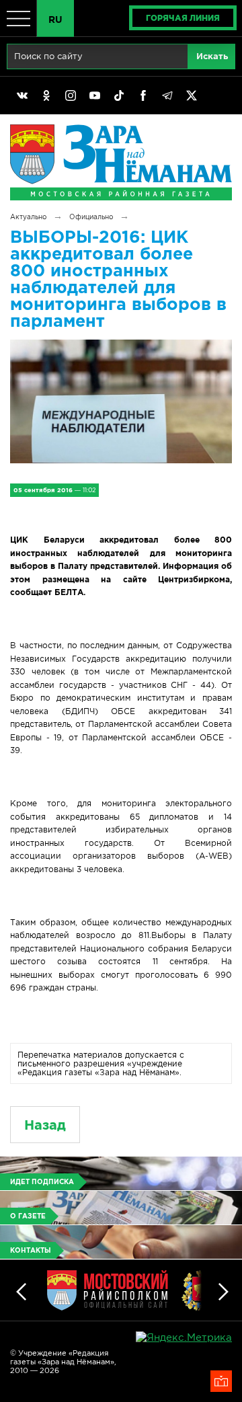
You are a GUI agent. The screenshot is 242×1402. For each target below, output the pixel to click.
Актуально (28, 217)
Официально (91, 217)
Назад (45, 1124)
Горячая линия (183, 17)
